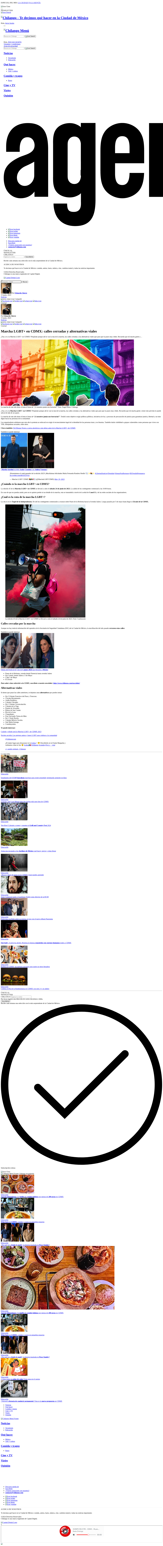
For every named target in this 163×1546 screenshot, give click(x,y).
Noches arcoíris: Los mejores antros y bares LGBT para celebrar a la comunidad (29, 735)
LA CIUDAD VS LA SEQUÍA (29, 3)
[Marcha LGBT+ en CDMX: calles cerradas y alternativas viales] (14, 1331)
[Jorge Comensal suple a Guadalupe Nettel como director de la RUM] (14, 893)
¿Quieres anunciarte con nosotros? (20, 245)
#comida (42, 745)
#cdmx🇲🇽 (27, 745)
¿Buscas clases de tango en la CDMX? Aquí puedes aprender (22, 875)
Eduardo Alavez (21, 293)
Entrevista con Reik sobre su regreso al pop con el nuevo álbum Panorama (27, 919)
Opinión (8, 95)
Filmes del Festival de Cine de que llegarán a (24, 670)
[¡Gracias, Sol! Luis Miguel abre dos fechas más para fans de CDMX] (14, 798)
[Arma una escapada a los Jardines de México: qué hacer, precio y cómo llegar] (14, 845)
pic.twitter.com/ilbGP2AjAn (19, 475)
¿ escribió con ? (24, 469)
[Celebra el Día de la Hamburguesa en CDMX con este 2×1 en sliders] (14, 985)
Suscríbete (11, 243)
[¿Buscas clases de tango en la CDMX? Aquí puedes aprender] (14, 871)
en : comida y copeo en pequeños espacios (22, 1222)
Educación (12, 60)
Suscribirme (29, 257)
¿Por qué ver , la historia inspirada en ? (25, 1245)
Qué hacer (10, 64)
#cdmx (33, 743)
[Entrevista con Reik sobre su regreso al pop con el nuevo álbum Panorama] (14, 915)
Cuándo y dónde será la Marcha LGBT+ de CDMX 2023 (21, 732)
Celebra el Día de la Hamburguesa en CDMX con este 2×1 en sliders (25, 989)
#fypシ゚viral (50, 745)
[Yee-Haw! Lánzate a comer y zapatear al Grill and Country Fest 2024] (14, 820)
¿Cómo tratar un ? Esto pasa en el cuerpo (20, 1379)
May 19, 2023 (60, 479)
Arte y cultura (13, 71)
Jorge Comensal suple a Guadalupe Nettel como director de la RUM (25, 897)
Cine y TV (9, 85)
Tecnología (12, 58)
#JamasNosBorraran (122, 473)
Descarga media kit (15, 241)
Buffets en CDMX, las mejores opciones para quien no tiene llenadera (25, 967)
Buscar (25, 282)
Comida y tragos (13, 75)
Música (10, 69)
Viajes (7, 90)
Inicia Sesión (9, 23)
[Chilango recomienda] (17, 1193)
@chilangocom (10, 739)
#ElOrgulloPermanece (137, 473)
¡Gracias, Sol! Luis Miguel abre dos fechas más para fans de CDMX (25, 802)
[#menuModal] (4, 25)
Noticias (8, 53)
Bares (10, 80)
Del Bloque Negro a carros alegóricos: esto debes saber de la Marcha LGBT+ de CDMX (44, 428)
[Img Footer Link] (8, 1483)
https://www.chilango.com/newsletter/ (66, 683)
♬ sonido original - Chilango (15, 749)
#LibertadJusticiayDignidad (104, 473)
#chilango (34, 745)
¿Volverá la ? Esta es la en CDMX (31, 1401)
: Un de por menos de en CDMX (32, 1197)
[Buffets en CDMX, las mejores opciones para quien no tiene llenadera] (14, 963)
